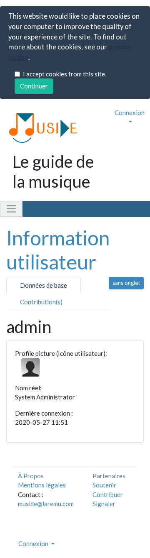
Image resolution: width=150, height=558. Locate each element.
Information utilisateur (58, 250)
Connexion (130, 112)
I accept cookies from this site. (64, 74)
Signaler (103, 503)
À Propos (31, 476)
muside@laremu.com (46, 503)
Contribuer (107, 494)
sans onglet (126, 282)
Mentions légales (42, 485)
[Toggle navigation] (11, 209)
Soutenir (104, 485)
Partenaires (108, 476)
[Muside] (40, 127)
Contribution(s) (41, 302)
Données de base (43, 285)
